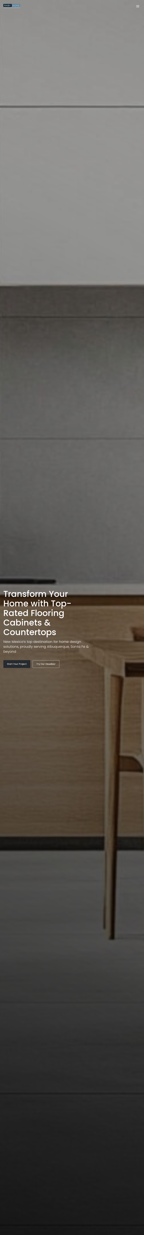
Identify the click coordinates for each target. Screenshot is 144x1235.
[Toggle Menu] (138, 6)
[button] (16, 664)
